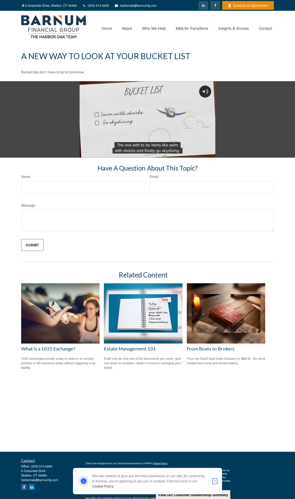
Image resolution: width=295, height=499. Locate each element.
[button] (107, 27)
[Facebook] (215, 5)
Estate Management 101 (130, 349)
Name (25, 176)
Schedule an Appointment (250, 5)
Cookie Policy (102, 486)
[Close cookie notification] (215, 481)
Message (28, 205)
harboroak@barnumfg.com (138, 5)
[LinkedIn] (203, 5)
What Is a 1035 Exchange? (48, 349)
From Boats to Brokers (211, 349)
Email (154, 176)
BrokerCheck (161, 463)
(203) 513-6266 (98, 5)
